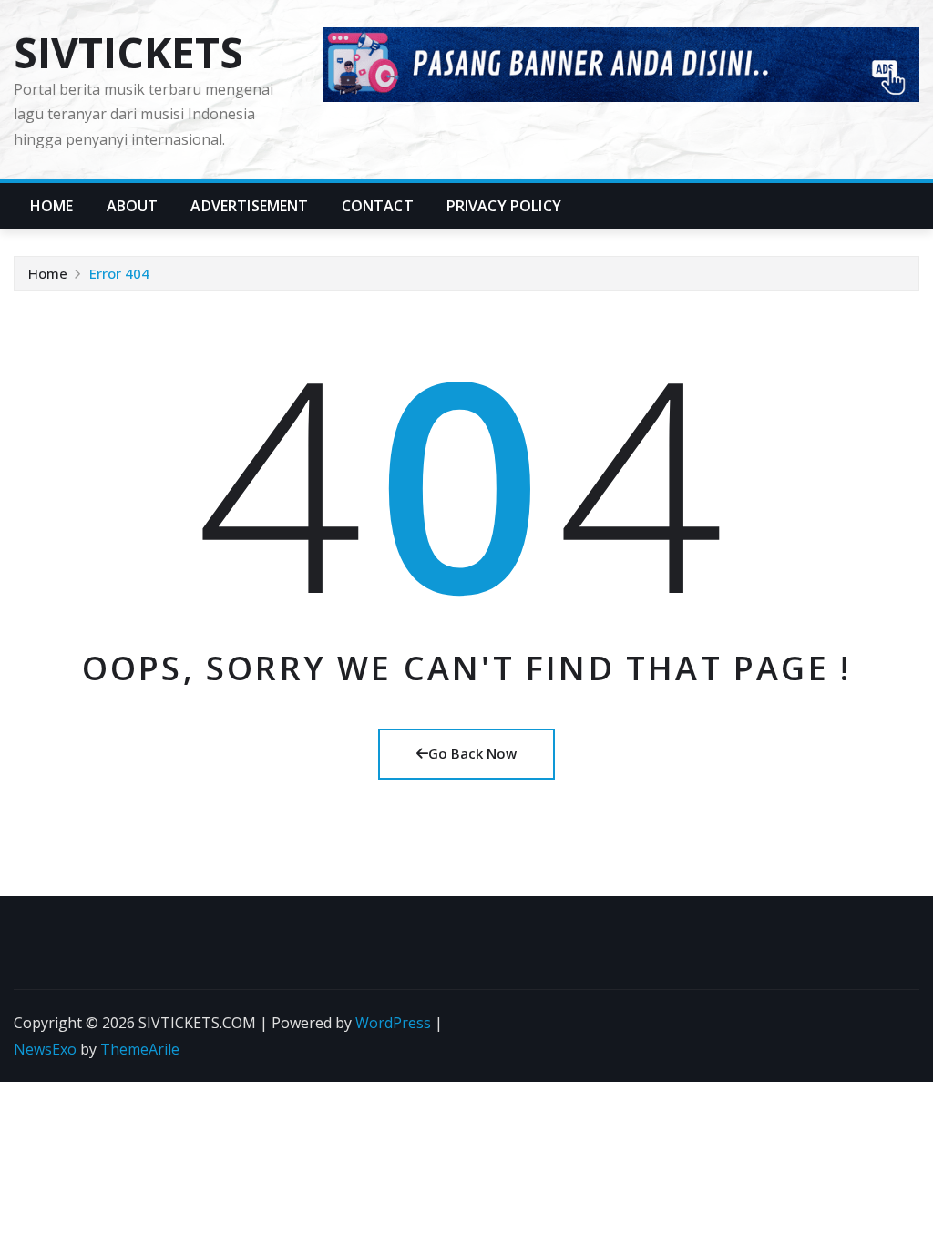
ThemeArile (139, 1049)
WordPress (393, 1023)
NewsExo (45, 1049)
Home (52, 206)
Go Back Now (472, 753)
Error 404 (119, 273)
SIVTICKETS (128, 52)
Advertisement (249, 206)
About (133, 206)
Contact (378, 206)
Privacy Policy (503, 206)
